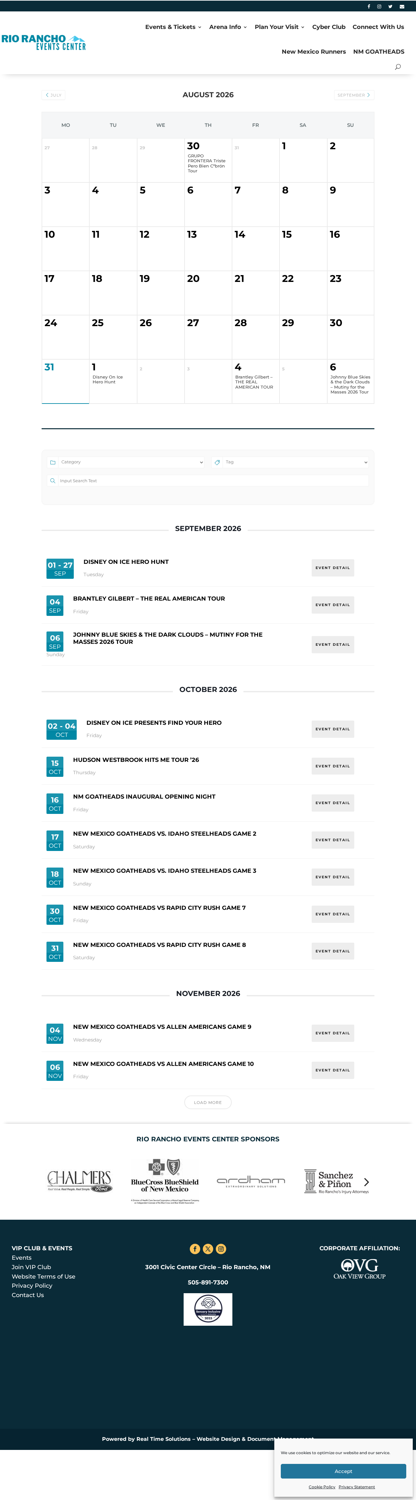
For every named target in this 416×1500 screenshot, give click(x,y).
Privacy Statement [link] (357, 1486)
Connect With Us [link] (378, 27)
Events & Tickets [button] (170, 27)
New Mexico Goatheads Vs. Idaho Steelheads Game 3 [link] (164, 870)
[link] (369, 7)
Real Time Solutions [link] (163, 1439)
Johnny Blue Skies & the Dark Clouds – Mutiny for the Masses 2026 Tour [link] (168, 638)
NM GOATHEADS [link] (378, 51)
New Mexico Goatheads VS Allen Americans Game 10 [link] (163, 1064)
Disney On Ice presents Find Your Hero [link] (154, 722)
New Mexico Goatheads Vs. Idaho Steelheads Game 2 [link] (164, 833)
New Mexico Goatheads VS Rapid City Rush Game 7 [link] (159, 907)
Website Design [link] (218, 1439)
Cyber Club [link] (328, 27)
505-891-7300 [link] (208, 1282)
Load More (208, 1102)
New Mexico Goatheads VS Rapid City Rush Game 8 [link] (159, 945)
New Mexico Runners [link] (314, 51)
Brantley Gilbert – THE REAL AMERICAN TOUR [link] (149, 598)
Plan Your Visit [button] (277, 27)
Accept (343, 1471)
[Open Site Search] (398, 67)
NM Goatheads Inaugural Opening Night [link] (144, 796)
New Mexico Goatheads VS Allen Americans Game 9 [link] (162, 1026)
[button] (50, 1181)
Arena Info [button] (225, 27)
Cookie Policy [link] (322, 1486)
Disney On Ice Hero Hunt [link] (126, 561)
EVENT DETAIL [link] (333, 567)
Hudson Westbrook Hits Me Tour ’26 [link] (136, 759)
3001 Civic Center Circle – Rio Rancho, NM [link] (207, 1267)
